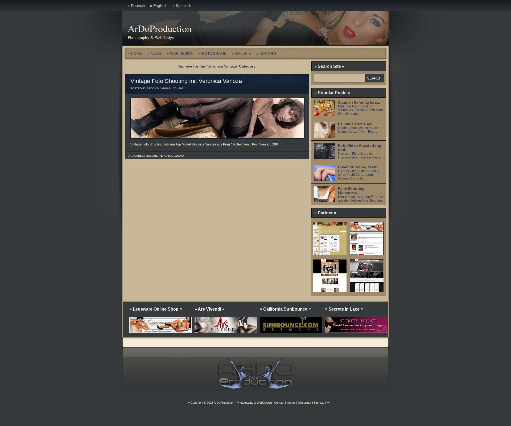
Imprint (291, 402)
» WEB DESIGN (180, 53)
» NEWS (154, 53)
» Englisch (158, 5)
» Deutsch (136, 5)
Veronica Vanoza (171, 155)
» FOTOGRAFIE (212, 53)
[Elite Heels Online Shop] (330, 253)
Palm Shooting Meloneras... (351, 190)
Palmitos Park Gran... (357, 124)
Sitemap (318, 402)
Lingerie (152, 155)
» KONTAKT (266, 53)
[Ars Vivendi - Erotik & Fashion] (367, 290)
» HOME (135, 53)
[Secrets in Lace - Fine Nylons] (330, 290)
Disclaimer (304, 402)
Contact (279, 402)
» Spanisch (182, 5)
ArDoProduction (160, 28)
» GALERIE (241, 53)
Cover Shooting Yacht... (359, 167)
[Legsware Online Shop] (367, 253)
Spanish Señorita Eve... (359, 102)
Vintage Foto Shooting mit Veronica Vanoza (186, 81)
